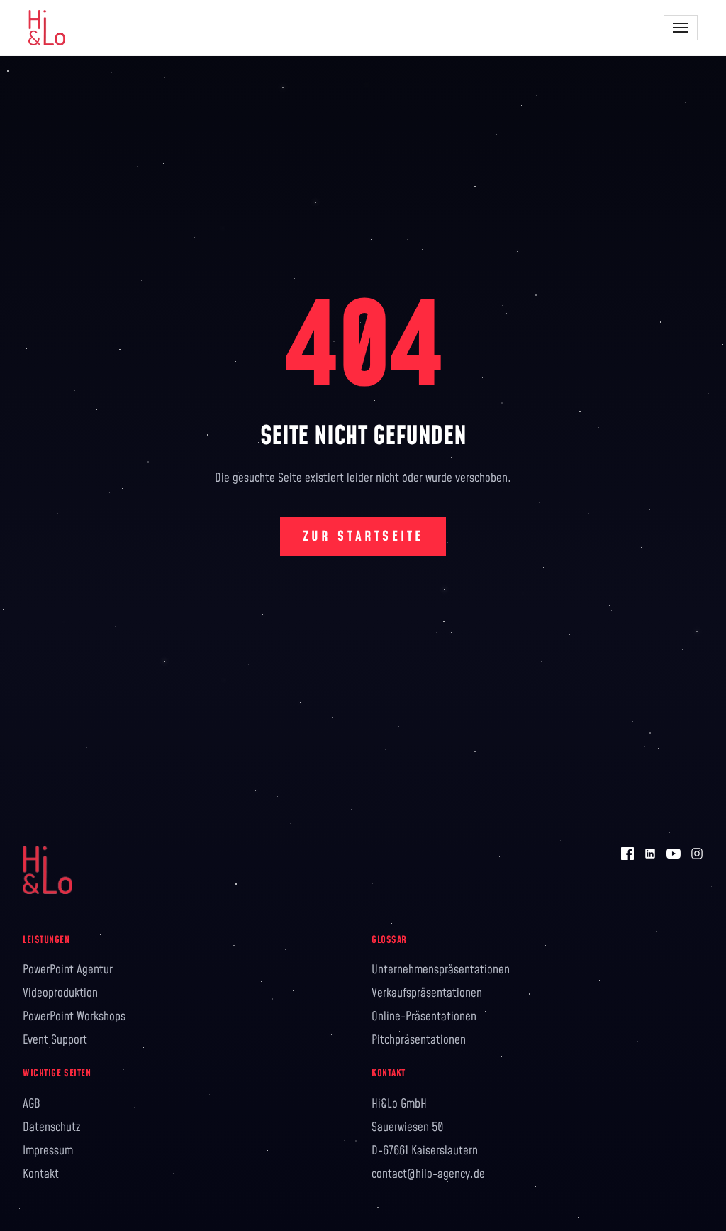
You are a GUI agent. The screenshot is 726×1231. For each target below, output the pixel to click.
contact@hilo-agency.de (428, 1174)
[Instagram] (697, 853)
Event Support (55, 1040)
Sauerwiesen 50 (408, 1127)
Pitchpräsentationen (419, 1040)
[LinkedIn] (650, 853)
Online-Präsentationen (424, 1016)
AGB (31, 1104)
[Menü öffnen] (681, 27)
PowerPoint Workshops (74, 1016)
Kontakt (41, 1174)
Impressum (48, 1150)
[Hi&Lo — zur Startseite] (46, 27)
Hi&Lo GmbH (399, 1104)
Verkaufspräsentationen (427, 993)
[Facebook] (627, 853)
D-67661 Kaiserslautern (425, 1150)
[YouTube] (673, 853)
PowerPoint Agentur (68, 969)
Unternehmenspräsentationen (441, 969)
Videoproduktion (60, 993)
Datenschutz (51, 1127)
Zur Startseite (363, 536)
